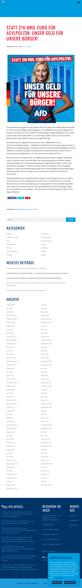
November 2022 (46, 383)
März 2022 (44, 397)
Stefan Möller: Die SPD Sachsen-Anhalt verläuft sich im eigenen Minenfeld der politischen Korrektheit (17, 514)
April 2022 (9, 397)
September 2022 (46, 386)
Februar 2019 (10, 460)
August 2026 (10, 305)
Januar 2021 (45, 421)
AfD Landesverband (50, 534)
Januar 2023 (45, 379)
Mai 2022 (44, 393)
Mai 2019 (44, 453)
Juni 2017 (9, 481)
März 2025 (44, 333)
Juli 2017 (44, 478)
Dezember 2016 (46, 485)
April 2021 (9, 418)
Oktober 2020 (11, 428)
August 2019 (10, 450)
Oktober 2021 (11, 407)
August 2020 (10, 432)
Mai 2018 (9, 471)
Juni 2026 (9, 308)
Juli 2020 (44, 432)
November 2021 (46, 404)
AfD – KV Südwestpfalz (51, 539)
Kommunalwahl (46, 237)
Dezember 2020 (11, 425)
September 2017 (12, 478)
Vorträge (9, 255)
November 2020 (46, 425)
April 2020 (44, 435)
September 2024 (46, 344)
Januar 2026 (45, 315)
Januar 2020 (10, 443)
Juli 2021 (44, 411)
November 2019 (46, 443)
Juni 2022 (9, 393)
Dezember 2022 (11, 383)
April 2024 (9, 354)
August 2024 (10, 347)
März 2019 (44, 457)
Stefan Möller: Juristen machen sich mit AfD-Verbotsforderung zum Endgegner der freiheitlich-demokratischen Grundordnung (19, 567)
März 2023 (44, 375)
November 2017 (11, 474)
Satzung (73, 515)
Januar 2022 (45, 400)
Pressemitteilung (46, 241)
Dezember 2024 (11, 340)
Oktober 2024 (11, 344)
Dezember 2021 (11, 404)
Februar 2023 (10, 379)
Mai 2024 (44, 351)
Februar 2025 (10, 337)
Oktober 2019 (11, 446)
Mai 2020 (9, 435)
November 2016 (11, 488)
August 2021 (10, 411)
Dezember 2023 (11, 361)
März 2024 (44, 354)
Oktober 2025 (11, 322)
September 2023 (46, 365)
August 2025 (10, 326)
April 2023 (9, 375)
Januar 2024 (45, 358)
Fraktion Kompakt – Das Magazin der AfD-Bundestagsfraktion (51, 518)
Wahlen (43, 255)
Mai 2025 (44, 330)
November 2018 (11, 464)
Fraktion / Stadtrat (12, 237)
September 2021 (46, 407)
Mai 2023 (44, 372)
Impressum (74, 520)
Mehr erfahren (58, 578)
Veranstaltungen (12, 251)
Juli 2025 (44, 326)
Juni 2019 (9, 453)
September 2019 (46, 446)
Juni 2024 (9, 351)
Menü (78, 2)
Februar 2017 (10, 485)
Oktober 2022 (11, 386)
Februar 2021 (10, 421)
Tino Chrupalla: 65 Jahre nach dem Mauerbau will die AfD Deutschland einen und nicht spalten (19, 558)
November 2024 (46, 340)
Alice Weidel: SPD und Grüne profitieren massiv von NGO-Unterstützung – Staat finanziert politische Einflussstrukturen (18, 540)
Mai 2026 (44, 308)
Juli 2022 (44, 390)
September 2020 (46, 428)
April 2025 (9, 333)
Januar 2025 (45, 337)
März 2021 (44, 418)
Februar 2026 (10, 315)
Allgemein (9, 234)
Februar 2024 (10, 358)
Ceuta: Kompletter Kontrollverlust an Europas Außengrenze (26, 290)
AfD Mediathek (48, 525)
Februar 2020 (45, 439)
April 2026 (9, 312)
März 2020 (10, 439)
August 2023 (10, 368)
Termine (9, 248)
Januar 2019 (45, 460)
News (23, 209)
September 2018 (46, 464)
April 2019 (9, 457)
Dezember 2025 (11, 319)
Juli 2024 (44, 347)
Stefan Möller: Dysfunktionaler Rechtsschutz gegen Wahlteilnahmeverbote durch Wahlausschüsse (19, 530)
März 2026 (44, 312)
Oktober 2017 (45, 474)
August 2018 (10, 467)
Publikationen (32, 209)
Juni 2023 (9, 372)
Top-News (44, 248)
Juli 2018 (44, 467)
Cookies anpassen (70, 582)
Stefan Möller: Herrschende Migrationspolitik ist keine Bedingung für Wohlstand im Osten (18, 549)
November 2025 (46, 319)
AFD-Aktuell (15, 506)
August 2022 (10, 390)
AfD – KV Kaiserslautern (51, 544)
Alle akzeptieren (57, 582)
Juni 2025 (9, 330)
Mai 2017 (44, 481)
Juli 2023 (44, 368)
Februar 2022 (10, 400)
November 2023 (46, 361)
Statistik (43, 244)
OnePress (45, 583)
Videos (43, 251)
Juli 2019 (44, 450)
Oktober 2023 (11, 365)
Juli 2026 (44, 305)
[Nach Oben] (41, 582)
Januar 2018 (45, 471)
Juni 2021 (9, 414)
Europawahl (45, 234)
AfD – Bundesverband (50, 529)
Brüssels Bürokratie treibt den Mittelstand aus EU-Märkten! (26, 268)
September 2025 (46, 322)
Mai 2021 (44, 414)
